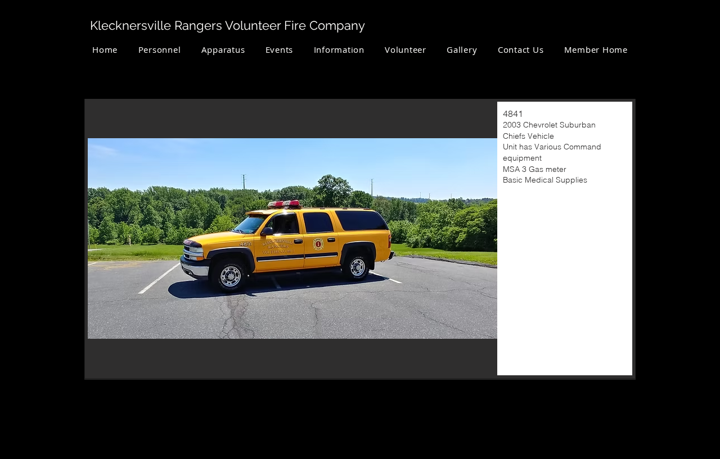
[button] (223, 49)
